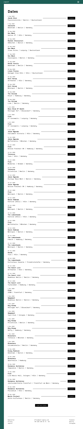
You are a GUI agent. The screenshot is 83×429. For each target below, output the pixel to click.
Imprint (10, 423)
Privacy (10, 421)
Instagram (72, 423)
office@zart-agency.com (41, 420)
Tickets (71, 18)
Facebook (72, 420)
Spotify (71, 421)
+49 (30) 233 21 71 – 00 (42, 421)
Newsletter (11, 420)
